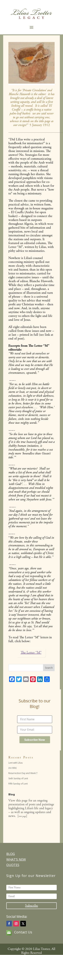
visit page (22, 816)
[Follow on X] (23, 923)
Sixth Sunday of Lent (18, 778)
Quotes (12, 865)
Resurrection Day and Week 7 (22, 773)
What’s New (16, 859)
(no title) (12, 767)
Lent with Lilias (15, 762)
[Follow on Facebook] (9, 923)
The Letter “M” (31, 652)
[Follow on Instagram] (16, 923)
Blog (10, 854)
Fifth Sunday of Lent (18, 783)
